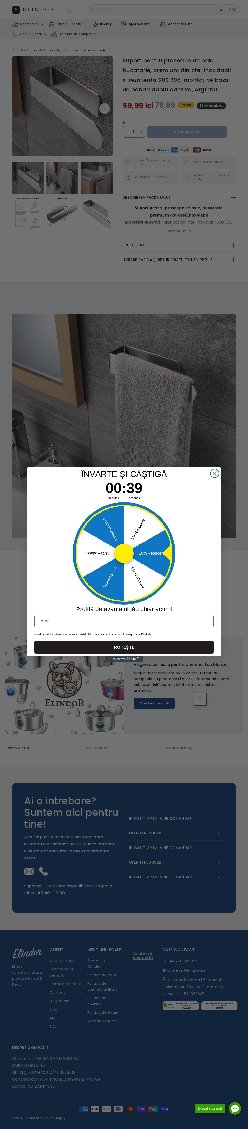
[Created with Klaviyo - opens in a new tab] (124, 659)
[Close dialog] (214, 473)
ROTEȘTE (124, 647)
